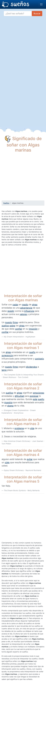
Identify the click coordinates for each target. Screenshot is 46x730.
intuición (33, 329)
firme (15, 322)
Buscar (37, 13)
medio (25, 304)
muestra (8, 402)
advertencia (26, 308)
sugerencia (7, 355)
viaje (7, 462)
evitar (30, 459)
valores (23, 314)
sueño (32, 352)
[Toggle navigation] (41, 4)
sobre (12, 325)
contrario (39, 358)
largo (4, 370)
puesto (8, 322)
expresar (34, 396)
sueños (5, 325)
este (35, 399)
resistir (10, 311)
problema (19, 428)
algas (34, 304)
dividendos (31, 367)
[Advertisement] (23, 177)
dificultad (19, 396)
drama (10, 405)
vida (32, 428)
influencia (29, 311)
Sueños (6, 203)
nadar (15, 304)
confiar (18, 329)
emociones (38, 393)
